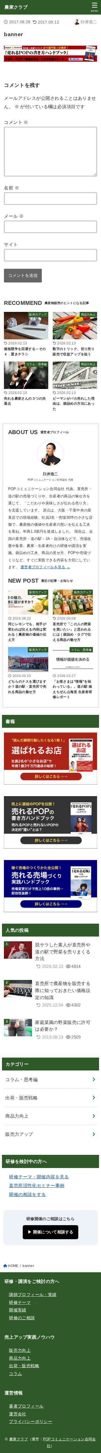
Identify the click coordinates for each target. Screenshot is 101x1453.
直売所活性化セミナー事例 (36, 1185)
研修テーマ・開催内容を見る (39, 1176)
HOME (13, 1265)
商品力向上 (16, 1115)
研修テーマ (20, 1302)
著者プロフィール (26, 1406)
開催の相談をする (27, 1194)
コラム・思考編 (21, 1079)
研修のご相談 (22, 1318)
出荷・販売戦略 (21, 1097)
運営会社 (17, 1414)
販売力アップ (19, 1134)
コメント (16, 122)
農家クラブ (15, 7)
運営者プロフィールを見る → (45, 567)
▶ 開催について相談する (50, 1232)
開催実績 (17, 1310)
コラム (15, 1373)
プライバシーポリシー (30, 1421)
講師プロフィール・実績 (32, 1294)
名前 (11, 187)
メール (14, 216)
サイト (11, 244)
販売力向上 (20, 1350)
